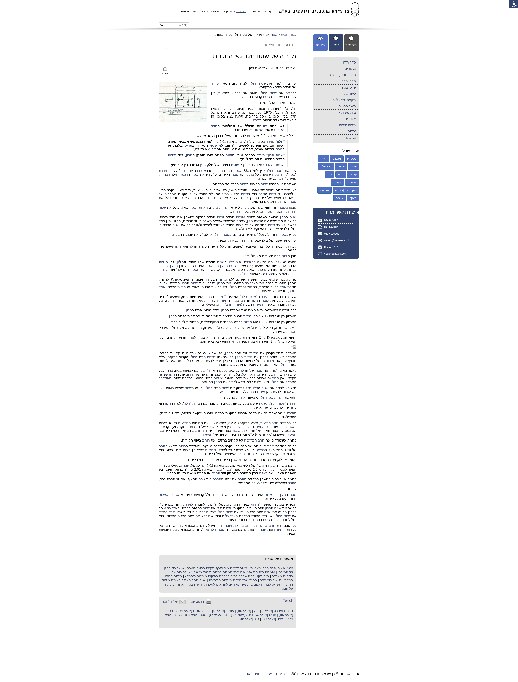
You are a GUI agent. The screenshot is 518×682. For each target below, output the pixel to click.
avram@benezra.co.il (336, 240)
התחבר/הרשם (210, 11)
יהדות (352, 131)
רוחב (292, 291)
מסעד (260, 427)
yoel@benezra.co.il (335, 253)
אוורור (215, 83)
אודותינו (255, 11)
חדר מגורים (201, 611)
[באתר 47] (215, 615)
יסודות (337, 182)
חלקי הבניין (348, 81)
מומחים (350, 69)
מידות (172, 155)
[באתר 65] (218, 611)
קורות (353, 174)
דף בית (268, 11)
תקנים (270, 427)
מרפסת (215, 145)
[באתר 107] (285, 615)
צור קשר (227, 11)
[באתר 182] (243, 611)
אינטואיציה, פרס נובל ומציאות (271, 568)
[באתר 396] (191, 615)
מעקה (236, 431)
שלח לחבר (170, 602)
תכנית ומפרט (283, 611)
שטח (262, 83)
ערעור (341, 166)
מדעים (351, 138)
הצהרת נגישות (189, 11)
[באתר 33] (266, 611)
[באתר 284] (246, 619)
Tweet (287, 601)
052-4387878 (331, 247)
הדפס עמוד (196, 602)
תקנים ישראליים (344, 100)
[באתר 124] (268, 619)
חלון (252, 83)
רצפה (184, 175)
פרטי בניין (349, 87)
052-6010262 (331, 233)
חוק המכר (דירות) (343, 75)
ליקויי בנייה (348, 94)
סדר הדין (349, 62)
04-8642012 (331, 227)
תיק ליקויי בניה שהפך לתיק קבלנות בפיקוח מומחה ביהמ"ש (227, 576)
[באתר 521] (237, 615)
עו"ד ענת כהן (258, 68)
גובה (162, 446)
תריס (188, 145)
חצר (279, 149)
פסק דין (352, 158)
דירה (256, 120)
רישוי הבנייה (347, 106)
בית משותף (347, 112)
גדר (239, 136)
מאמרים (241, 11)
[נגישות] (513, 4)
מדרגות (265, 423)
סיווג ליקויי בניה (270, 580)
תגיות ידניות (347, 125)
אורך (283, 287)
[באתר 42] (261, 615)
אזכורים (350, 119)
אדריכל (250, 283)
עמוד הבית (288, 35)
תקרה (215, 473)
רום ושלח (325, 166)
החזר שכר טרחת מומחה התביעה (233, 580)
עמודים (352, 182)
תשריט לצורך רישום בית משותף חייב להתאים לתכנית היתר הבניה (233, 584)
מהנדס (337, 158)
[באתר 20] (185, 611)
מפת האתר (252, 674)
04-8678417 (331, 220)
